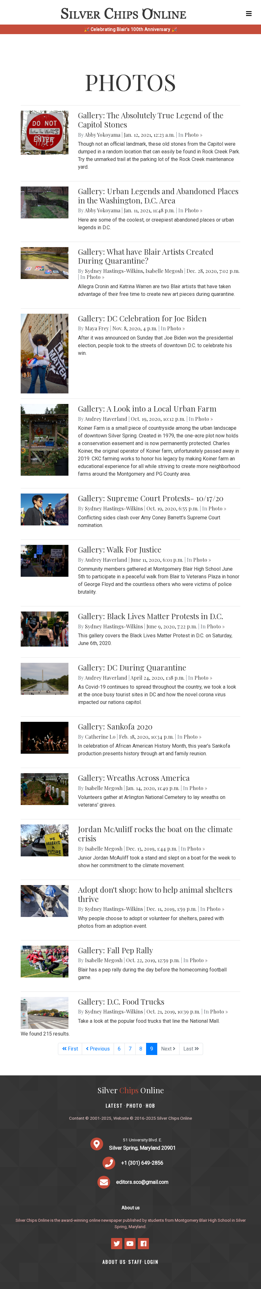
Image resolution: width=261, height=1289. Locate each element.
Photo (134, 1105)
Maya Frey (97, 328)
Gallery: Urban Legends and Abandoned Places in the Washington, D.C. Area (158, 195)
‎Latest (114, 1105)
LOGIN (152, 1261)
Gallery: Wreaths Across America (134, 778)
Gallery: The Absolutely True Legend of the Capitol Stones (150, 119)
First (72, 1049)
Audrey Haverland (106, 418)
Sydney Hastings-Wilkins (114, 270)
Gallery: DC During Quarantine (132, 667)
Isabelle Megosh (164, 270)
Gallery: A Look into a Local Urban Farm (147, 408)
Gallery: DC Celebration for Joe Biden (142, 318)
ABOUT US (114, 1261)
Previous (99, 1049)
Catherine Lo (100, 736)
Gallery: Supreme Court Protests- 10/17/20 (150, 498)
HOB (150, 1105)
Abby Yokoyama (102, 134)
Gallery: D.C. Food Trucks (121, 1001)
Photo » (193, 134)
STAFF (135, 1261)
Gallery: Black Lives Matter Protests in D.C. (150, 616)
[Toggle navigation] (249, 13)
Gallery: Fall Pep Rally (115, 950)
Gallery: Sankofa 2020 (115, 726)
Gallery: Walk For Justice (119, 549)
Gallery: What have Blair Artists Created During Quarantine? (146, 256)
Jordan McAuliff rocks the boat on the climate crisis (155, 833)
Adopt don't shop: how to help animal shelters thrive (155, 894)
